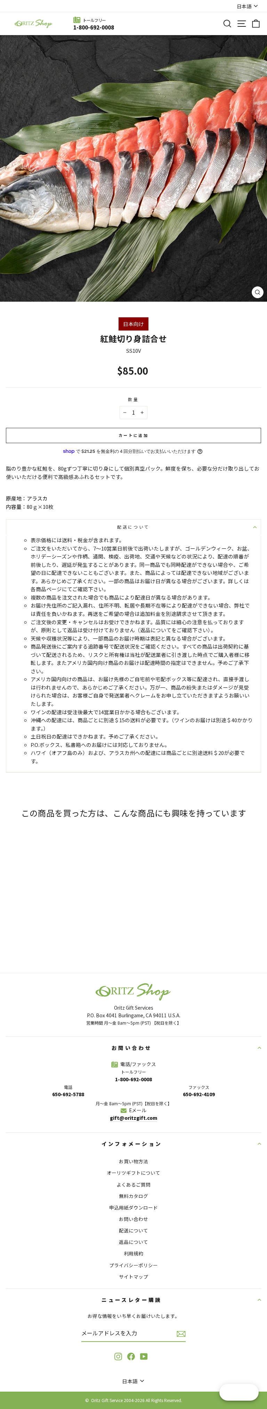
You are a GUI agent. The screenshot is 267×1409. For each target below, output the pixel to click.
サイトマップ (133, 1276)
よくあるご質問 (133, 1184)
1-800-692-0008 (93, 27)
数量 (133, 399)
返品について (133, 1241)
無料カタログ (133, 1195)
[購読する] (181, 1333)
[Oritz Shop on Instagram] (118, 1356)
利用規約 (133, 1253)
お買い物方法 (133, 1161)
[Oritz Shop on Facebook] (131, 1356)
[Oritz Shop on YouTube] (144, 1356)
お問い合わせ (132, 1047)
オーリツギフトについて (133, 1172)
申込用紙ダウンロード (133, 1207)
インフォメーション (132, 1143)
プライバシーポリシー (133, 1265)
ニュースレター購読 (132, 1299)
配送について (133, 527)
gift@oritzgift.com (133, 1117)
